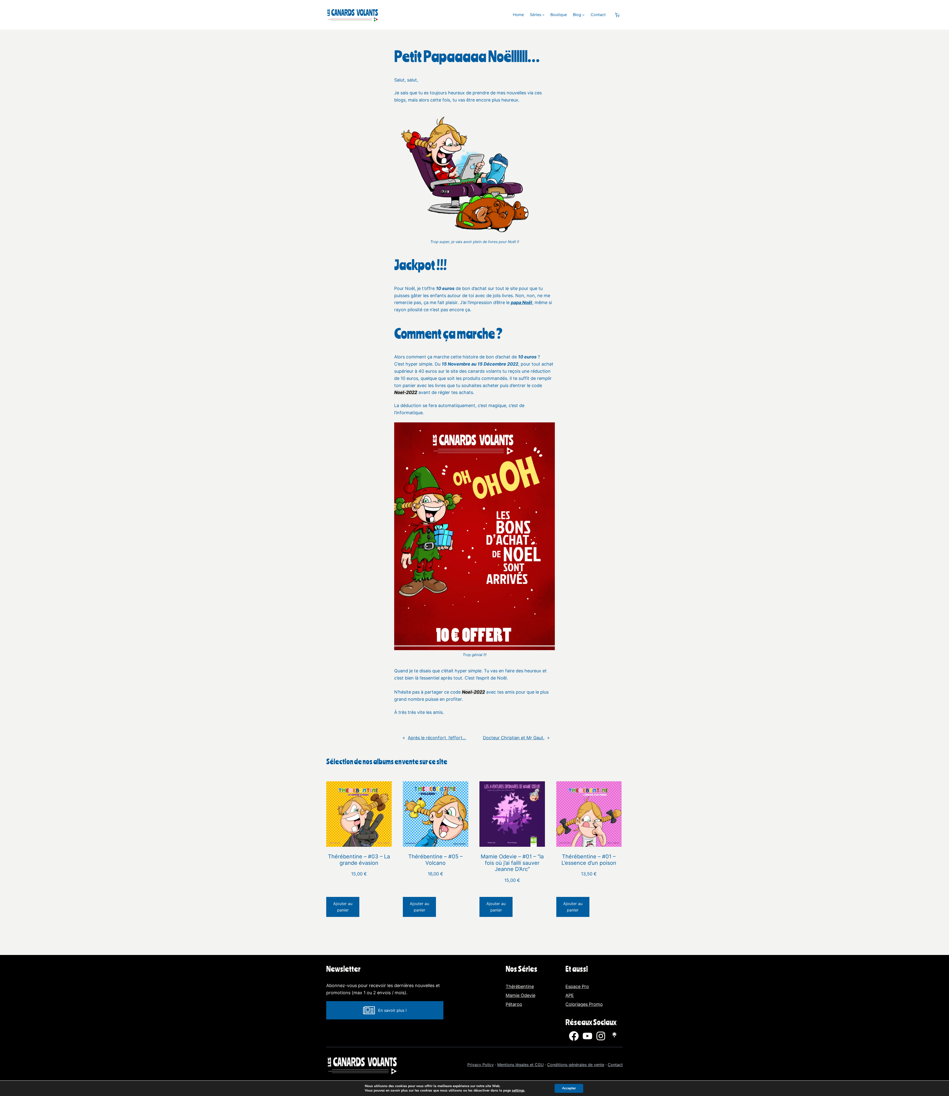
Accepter (569, 1088)
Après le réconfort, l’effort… (437, 737)
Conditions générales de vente (575, 1064)
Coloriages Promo (584, 1004)
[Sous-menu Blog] (583, 15)
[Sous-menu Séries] (543, 15)
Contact (615, 1064)
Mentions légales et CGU (520, 1064)
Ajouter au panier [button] (342, 906)
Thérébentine (520, 986)
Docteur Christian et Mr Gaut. (513, 737)
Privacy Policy (480, 1064)
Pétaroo (514, 1004)
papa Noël (521, 302)
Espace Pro (577, 986)
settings (518, 1090)
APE (569, 995)
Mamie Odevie (520, 995)
